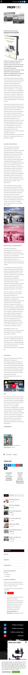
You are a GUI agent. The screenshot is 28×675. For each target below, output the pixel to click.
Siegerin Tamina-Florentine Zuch (20, 480)
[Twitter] (24, 1)
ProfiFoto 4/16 (7, 447)
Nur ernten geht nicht (15, 518)
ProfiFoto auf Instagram (18, 625)
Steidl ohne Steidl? (14, 524)
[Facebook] (22, 1)
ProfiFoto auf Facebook (18, 628)
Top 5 (6, 495)
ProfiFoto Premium (14, 499)
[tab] (6, 495)
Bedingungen (10, 613)
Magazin (15, 454)
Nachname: (6, 559)
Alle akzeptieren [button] (16, 671)
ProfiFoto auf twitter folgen (17, 632)
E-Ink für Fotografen (14, 505)
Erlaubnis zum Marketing (9, 579)
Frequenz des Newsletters (10, 571)
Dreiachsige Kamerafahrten (8, 478)
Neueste (12, 495)
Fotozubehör (9, 454)
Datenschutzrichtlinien (11, 611)
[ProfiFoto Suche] (26, 2)
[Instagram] (20, 1)
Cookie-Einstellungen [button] (7, 671)
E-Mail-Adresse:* (7, 565)
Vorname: (6, 554)
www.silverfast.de (7, 426)
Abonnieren (21, 635)
